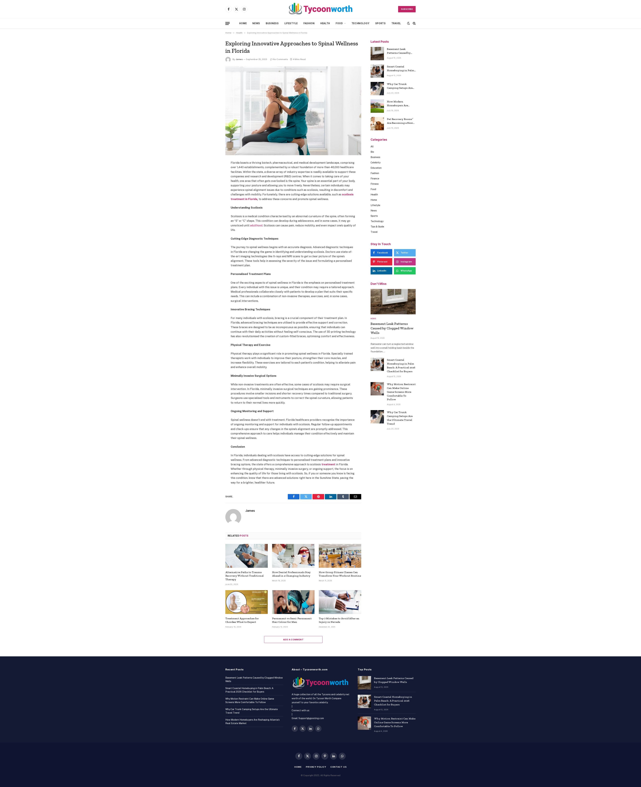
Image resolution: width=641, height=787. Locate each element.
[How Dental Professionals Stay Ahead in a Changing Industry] (293, 556)
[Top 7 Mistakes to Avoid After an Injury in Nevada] (340, 602)
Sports (380, 23)
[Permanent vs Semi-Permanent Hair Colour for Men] (293, 602)
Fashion (309, 23)
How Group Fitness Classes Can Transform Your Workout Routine (340, 574)
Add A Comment (293, 639)
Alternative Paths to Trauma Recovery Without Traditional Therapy (244, 576)
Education (376, 168)
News (256, 23)
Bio (372, 151)
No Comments (280, 59)
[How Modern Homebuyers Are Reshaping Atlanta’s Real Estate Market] (377, 106)
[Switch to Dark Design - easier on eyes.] (408, 23)
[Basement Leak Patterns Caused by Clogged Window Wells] (377, 53)
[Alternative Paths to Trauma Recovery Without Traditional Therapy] (246, 556)
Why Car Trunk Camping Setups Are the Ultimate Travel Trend (400, 86)
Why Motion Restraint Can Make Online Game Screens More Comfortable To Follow (401, 392)
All (372, 146)
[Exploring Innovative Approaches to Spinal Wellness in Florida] (293, 110)
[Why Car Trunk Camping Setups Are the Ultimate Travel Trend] (377, 88)
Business (272, 23)
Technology (361, 23)
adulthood (256, 225)
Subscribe (407, 9)
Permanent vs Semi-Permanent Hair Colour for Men (292, 620)
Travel (396, 23)
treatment (328, 464)
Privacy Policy (316, 766)
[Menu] (227, 23)
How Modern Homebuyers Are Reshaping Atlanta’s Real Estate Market (399, 103)
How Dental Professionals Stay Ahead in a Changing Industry (291, 574)
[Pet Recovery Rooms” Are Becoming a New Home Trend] (377, 123)
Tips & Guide (377, 226)
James (239, 59)
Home (243, 23)
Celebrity (375, 162)
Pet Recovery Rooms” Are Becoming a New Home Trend (400, 121)
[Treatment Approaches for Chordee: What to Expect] (246, 602)
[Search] (414, 23)
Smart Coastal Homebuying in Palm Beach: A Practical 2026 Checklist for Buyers (401, 68)
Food (339, 23)
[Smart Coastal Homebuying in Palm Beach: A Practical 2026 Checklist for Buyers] (377, 71)
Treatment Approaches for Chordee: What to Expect (242, 620)
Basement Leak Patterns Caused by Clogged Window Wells (399, 51)
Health (325, 23)
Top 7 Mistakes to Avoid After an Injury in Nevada (339, 620)
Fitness (375, 184)
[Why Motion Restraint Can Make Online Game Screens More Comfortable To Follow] (377, 388)
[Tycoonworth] (320, 9)
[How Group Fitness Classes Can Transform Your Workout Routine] (340, 556)
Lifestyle (291, 23)
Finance (375, 178)
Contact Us (338, 766)
